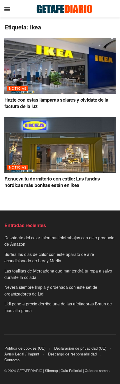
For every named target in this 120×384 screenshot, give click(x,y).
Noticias (18, 88)
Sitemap (51, 370)
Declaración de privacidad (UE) (80, 348)
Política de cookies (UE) (24, 348)
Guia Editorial (71, 370)
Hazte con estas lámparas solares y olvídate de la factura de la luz (56, 102)
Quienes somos (97, 370)
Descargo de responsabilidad (72, 354)
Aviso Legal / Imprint (21, 354)
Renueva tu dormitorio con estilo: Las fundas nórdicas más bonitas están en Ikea (52, 181)
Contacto (12, 359)
